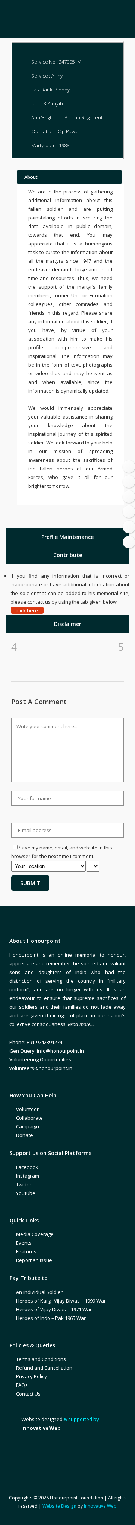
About (31, 177)
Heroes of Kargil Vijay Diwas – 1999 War (61, 1300)
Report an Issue (34, 1260)
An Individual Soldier (39, 1292)
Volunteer (27, 1109)
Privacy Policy (31, 1376)
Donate (24, 1135)
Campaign (27, 1126)
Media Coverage (35, 1234)
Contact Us (28, 1393)
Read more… (81, 1024)
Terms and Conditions (41, 1359)
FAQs (22, 1385)
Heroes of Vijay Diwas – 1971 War (54, 1309)
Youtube (25, 1193)
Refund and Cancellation (44, 1367)
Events (24, 1242)
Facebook (27, 1167)
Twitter (24, 1184)
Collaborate (29, 1117)
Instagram (27, 1175)
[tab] (67, 537)
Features (26, 1251)
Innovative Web (100, 1506)
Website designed (42, 1419)
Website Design (59, 1506)
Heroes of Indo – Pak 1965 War (51, 1318)
